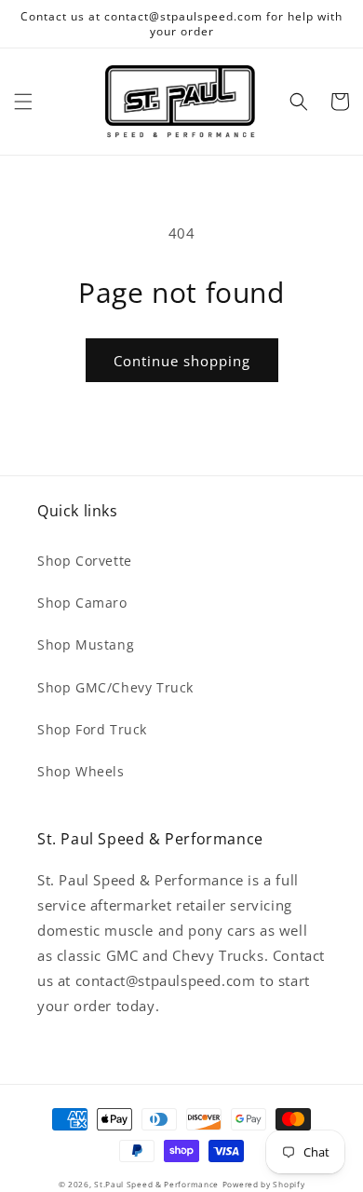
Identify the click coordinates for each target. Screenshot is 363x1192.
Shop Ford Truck (92, 729)
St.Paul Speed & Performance (156, 1184)
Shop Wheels (81, 771)
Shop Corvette (84, 560)
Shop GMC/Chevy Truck (115, 687)
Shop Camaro (82, 602)
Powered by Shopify (263, 1184)
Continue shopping (182, 360)
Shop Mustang (85, 644)
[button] (23, 101)
